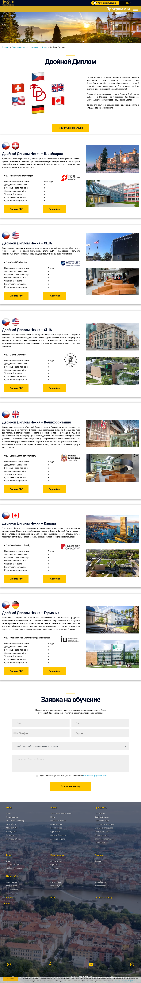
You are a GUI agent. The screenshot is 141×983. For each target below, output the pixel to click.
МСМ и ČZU (11, 824)
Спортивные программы (105, 839)
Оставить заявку (103, 897)
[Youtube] (91, 964)
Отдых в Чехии (56, 824)
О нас (8, 813)
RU (127, 2)
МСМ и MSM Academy (15, 820)
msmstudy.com (12, 882)
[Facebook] (50, 964)
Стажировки (100, 842)
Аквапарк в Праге (57, 839)
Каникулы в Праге (102, 831)
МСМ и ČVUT (11, 828)
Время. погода (56, 828)
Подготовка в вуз (102, 820)
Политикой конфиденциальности (95, 776)
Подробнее (54, 209)
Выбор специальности (15, 868)
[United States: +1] (16, 733)
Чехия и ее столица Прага (60, 813)
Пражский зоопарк (58, 835)
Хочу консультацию (107, 3)
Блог (52, 897)
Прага (52, 817)
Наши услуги (11, 831)
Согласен (10, 979)
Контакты (11, 897)
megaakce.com (101, 882)
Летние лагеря (101, 835)
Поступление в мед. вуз (104, 824)
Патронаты (10, 835)
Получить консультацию (70, 128)
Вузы (8, 861)
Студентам (54, 864)
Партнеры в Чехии (13, 839)
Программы (100, 813)
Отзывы (98, 861)
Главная (6, 47)
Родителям (54, 868)
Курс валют (55, 831)
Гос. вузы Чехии (12, 864)
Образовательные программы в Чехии (29, 47)
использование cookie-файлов (124, 981)
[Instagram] (132, 964)
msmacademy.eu (102, 885)
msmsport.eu (55, 882)
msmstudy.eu (55, 885)
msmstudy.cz (11, 885)
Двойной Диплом (102, 817)
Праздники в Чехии (58, 820)
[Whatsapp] (9, 964)
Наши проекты (12, 817)
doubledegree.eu (12, 889)
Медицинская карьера (104, 828)
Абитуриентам (56, 861)
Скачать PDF (16, 209)
